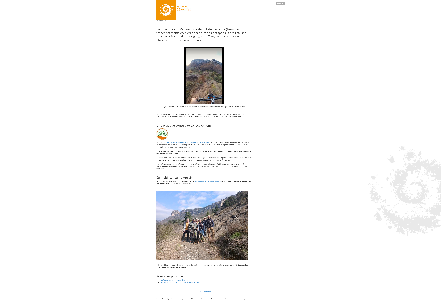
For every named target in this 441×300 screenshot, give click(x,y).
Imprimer (280, 3)
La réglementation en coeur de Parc (174, 280)
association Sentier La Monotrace (208, 181)
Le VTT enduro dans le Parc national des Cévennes (179, 282)
